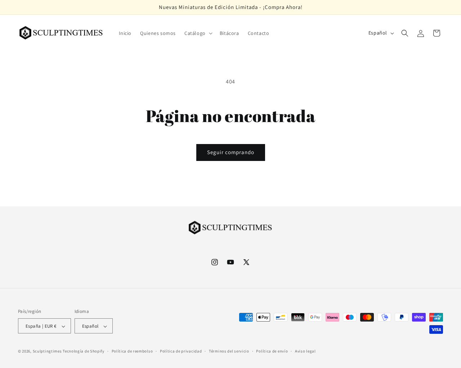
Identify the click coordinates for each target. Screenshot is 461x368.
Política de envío (272, 351)
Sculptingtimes (47, 351)
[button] (197, 33)
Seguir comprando (230, 152)
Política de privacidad (181, 351)
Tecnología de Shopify (83, 351)
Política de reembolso (132, 351)
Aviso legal (305, 351)
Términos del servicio (229, 351)
